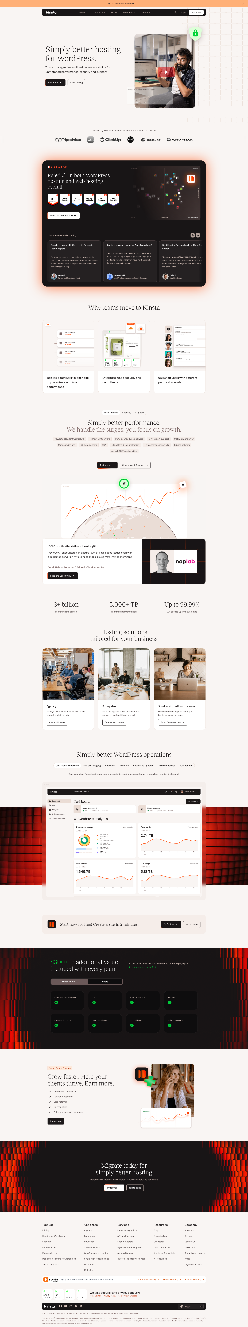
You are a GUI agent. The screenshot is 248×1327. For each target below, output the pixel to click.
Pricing (45, 1230)
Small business (92, 1247)
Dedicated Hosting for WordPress (59, 1258)
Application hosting (147, 1279)
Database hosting (170, 1279)
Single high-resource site (96, 1258)
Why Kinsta (190, 1247)
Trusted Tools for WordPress (131, 1258)
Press (187, 1258)
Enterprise (89, 1236)
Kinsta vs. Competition (165, 1253)
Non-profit (89, 1264)
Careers (188, 1236)
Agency (88, 1230)
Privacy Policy (110, 1296)
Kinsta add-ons (49, 1253)
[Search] (175, 12)
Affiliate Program (125, 1236)
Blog (156, 1230)
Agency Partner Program (129, 1247)
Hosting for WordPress (53, 1236)
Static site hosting (193, 1279)
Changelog (159, 1241)
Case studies (160, 1236)
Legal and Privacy (193, 1264)
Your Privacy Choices (127, 1296)
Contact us (190, 1241)
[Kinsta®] (51, 12)
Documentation (162, 1247)
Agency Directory (125, 1253)
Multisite (88, 1270)
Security (46, 1241)
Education (89, 1241)
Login (183, 12)
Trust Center (95, 1296)
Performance (49, 1247)
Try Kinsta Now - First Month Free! (121, 3)
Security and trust (194, 1253)
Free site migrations (127, 1230)
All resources (160, 1258)
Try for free (196, 12)
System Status (49, 1264)
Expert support (125, 1241)
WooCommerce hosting (96, 1253)
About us (189, 1230)
